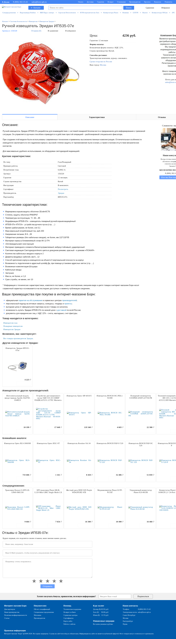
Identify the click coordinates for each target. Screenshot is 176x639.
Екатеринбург (128, 621)
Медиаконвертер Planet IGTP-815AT (109, 491)
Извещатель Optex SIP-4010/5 (79, 396)
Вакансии (157, 2)
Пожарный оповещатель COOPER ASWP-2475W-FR (140, 397)
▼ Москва (5, 2)
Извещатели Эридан (11, 329)
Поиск (129, 8)
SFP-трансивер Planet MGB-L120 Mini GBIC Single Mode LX (48, 491)
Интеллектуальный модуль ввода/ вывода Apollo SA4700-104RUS (17, 398)
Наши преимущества (11, 612)
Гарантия (100, 2)
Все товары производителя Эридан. (18, 338)
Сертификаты (68, 618)
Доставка (90, 2)
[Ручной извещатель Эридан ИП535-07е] (40, 72)
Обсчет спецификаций (42, 609)
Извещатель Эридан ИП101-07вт (18, 349)
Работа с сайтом (69, 624)
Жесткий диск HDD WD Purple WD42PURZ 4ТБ (79, 491)
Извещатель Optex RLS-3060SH (17, 443)
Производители (134, 2)
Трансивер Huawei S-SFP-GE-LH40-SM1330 (17, 491)
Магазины (37, 615)
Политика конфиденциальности (15, 615)
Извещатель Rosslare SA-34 (79, 443)
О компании (121, 2)
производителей (69, 300)
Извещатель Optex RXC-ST (48, 443)
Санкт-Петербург (129, 615)
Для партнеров (9, 609)
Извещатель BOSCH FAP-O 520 (110, 443)
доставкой (61, 310)
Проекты (147, 2)
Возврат (111, 2)
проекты (68, 303)
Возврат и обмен (70, 612)
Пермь (125, 624)
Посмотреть (63, 189)
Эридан (61, 193)
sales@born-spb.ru (39, 2)
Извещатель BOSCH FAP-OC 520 (141, 444)
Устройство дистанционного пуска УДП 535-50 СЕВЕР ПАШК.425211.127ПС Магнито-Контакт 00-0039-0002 (48, 398)
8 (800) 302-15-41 (20, 2)
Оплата (80, 2)
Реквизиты (168, 2)
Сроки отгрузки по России (101, 62)
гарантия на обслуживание (30, 300)
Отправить (47, 586)
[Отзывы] (9, 380)
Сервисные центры (70, 615)
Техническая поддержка (72, 609)
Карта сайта (68, 621)
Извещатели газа (10, 323)
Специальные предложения (44, 612)
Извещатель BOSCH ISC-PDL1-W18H (110, 397)
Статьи (6, 618)
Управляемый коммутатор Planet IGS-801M (141, 491)
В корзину (130, 40)
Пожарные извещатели (13, 326)
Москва (103, 65)
